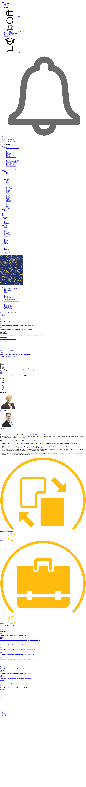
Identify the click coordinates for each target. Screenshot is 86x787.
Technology (6, 298)
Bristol (7, 172)
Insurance (7, 151)
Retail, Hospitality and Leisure (11, 157)
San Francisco (8, 200)
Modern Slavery (4, 713)
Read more (2, 540)
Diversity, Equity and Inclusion (9, 34)
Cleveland (8, 187)
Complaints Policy (5, 710)
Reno (5, 248)
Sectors (5, 147)
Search (3, 215)
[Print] (3, 390)
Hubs (3, 316)
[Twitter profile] (31, 777)
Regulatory (8, 168)
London (7, 175)
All (4, 210)
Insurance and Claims (9, 165)
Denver (7, 184)
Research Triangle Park (10, 203)
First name (2, 364)
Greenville (8, 191)
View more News (3, 331)
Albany (7, 180)
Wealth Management (7, 307)
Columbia (7, 189)
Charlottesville (8, 186)
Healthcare (8, 150)
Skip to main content (3, 0)
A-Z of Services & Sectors (13, 312)
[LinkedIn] (3, 381)
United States (6, 5)
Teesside (7, 178)
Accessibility (4, 714)
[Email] (3, 388)
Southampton (8, 177)
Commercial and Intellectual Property (12, 161)
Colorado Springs (9, 188)
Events (3, 315)
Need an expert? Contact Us (4, 312)
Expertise (3, 146)
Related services (2, 368)
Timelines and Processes (8, 212)
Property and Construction (10, 167)
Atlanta (7, 181)
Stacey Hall (32, 443)
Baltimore (7, 182)
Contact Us (4, 715)
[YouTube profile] (61, 777)
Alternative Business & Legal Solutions (12, 169)
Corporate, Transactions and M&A (11, 162)
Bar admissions (2, 370)
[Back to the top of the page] (7, 786)
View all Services (8, 311)
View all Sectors (3, 311)
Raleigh (5, 247)
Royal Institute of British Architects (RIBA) (31, 434)
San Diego (8, 199)
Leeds (7, 174)
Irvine (5, 239)
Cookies (3, 712)
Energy (5, 289)
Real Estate (8, 156)
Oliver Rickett (39, 443)
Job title (1, 369)
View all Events (2, 363)
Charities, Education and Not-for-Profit (12, 148)
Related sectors (2, 367)
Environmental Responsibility (9, 32)
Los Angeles (8, 195)
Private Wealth (8, 154)
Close (1, 372)
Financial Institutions (7, 290)
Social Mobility (6, 35)
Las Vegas (8, 194)
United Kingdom (5, 2)
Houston (7, 192)
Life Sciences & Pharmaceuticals (11, 152)
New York (8, 197)
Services (5, 159)
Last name (2, 365)
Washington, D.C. (9, 206)
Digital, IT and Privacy (10, 163)
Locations (3, 170)
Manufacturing (8, 153)
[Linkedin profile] (0, 777)
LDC (45, 434)
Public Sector (8, 155)
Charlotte (7, 185)
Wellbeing (6, 36)
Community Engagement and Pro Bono (10, 33)
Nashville (7, 196)
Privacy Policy (4, 711)
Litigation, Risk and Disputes (11, 166)
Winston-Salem (8, 208)
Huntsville (8, 193)
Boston (7, 183)
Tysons (7, 204)
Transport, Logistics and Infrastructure (10, 299)
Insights (3, 209)
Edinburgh (8, 173)
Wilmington (8, 207)
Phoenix (7, 198)
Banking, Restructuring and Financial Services (13, 160)
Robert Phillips (18, 443)
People (3, 213)
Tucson (7, 205)
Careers (3, 214)
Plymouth (7, 176)
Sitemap (3, 709)
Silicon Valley (8, 201)
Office (1, 366)
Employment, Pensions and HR (11, 164)
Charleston (6, 230)
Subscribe (1, 629)
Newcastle (6, 221)
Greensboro (8, 190)
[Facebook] (3, 383)
